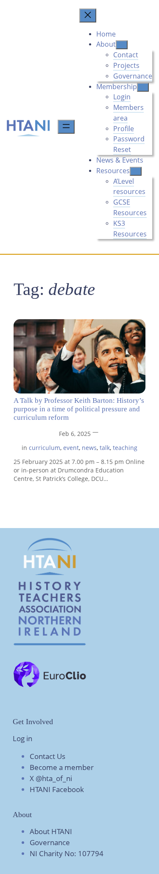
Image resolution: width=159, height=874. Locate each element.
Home (106, 34)
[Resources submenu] (136, 171)
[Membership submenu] (143, 87)
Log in (22, 738)
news (89, 448)
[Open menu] (66, 127)
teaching (125, 448)
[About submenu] (122, 44)
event (71, 448)
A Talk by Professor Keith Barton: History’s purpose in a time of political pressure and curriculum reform (79, 409)
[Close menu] (87, 15)
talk (105, 448)
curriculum (44, 448)
